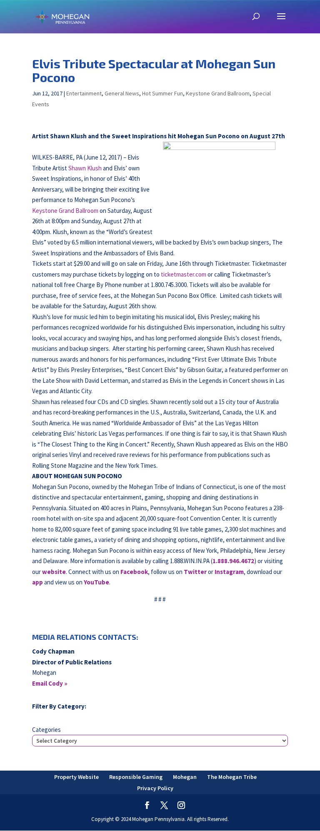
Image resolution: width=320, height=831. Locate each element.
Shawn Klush (85, 168)
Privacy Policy (155, 788)
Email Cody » (50, 683)
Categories (46, 730)
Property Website (76, 777)
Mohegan (185, 777)
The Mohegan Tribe (232, 777)
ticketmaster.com (183, 274)
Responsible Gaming (135, 777)
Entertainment (84, 93)
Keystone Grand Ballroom (218, 93)
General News (122, 93)
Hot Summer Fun (162, 93)
